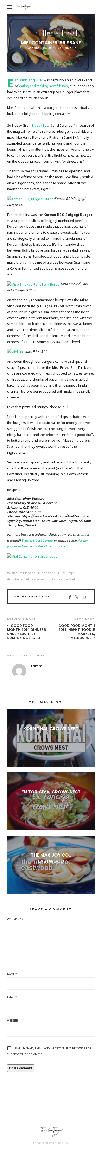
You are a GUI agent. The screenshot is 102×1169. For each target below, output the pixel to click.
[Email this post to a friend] (84, 597)
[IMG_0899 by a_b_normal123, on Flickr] (16, 351)
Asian (13, 573)
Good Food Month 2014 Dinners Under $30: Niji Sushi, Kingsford (26, 632)
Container (16, 579)
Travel (69, 33)
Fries (31, 579)
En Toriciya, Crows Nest (51, 792)
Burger (70, 573)
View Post (51, 737)
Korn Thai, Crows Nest (50, 728)
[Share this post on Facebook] (69, 597)
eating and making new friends (43, 85)
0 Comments (67, 48)
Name (12, 974)
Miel (72, 579)
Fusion (44, 579)
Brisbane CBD (49, 573)
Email (12, 997)
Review (52, 33)
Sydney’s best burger (37, 540)
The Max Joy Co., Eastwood (51, 858)
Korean (59, 579)
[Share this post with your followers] (77, 597)
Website (12, 1020)
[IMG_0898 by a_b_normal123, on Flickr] (34, 283)
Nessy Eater (41, 125)
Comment (15, 919)
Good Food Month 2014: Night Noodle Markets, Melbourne (76, 632)
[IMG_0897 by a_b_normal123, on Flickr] (31, 198)
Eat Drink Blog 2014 (29, 80)
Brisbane (34, 33)
